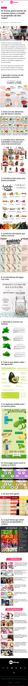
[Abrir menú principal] (2, 2)
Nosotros (17, 682)
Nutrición (4, 7)
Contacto (10, 682)
